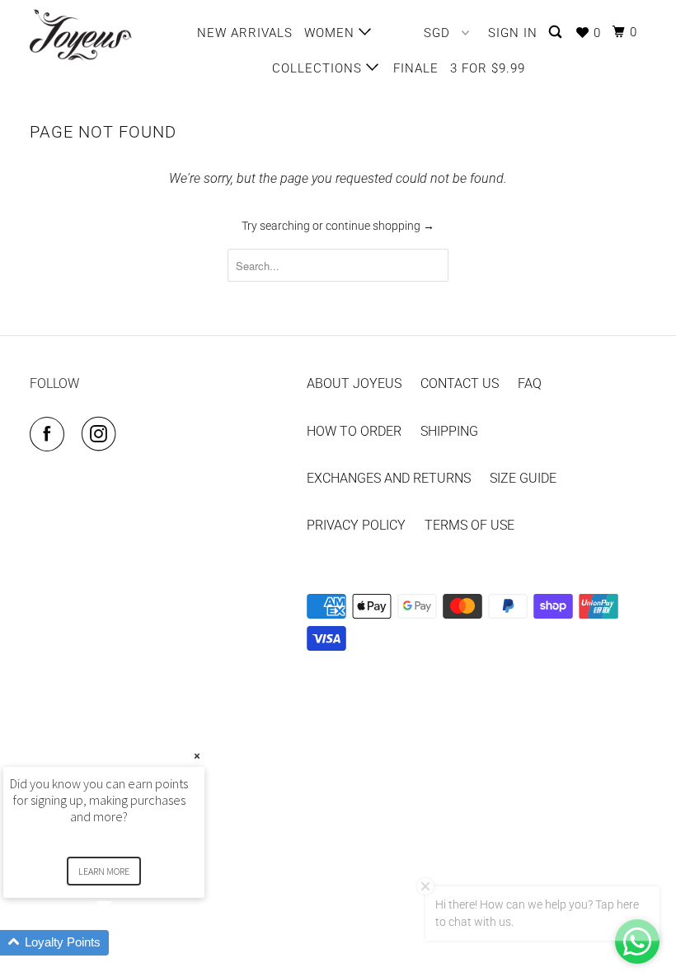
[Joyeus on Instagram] (102, 434)
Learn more (103, 871)
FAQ (530, 383)
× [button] (197, 756)
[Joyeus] (81, 35)
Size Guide (523, 478)
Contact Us (459, 383)
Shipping (449, 431)
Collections (319, 68)
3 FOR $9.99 (487, 68)
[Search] (557, 32)
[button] (123, 943)
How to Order (354, 431)
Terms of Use (469, 525)
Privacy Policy (356, 525)
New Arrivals (245, 33)
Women (331, 33)
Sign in (513, 33)
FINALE (416, 68)
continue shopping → (380, 225)
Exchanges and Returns (389, 478)
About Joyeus (354, 383)
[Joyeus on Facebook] (50, 434)
